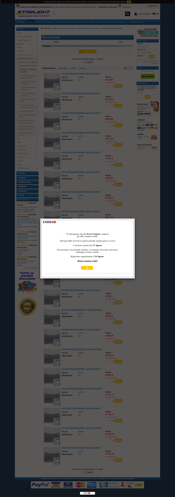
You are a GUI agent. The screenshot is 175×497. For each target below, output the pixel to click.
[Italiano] (44, 222)
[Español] (54, 222)
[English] (48, 222)
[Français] (51, 222)
